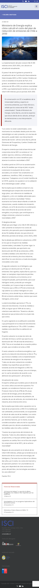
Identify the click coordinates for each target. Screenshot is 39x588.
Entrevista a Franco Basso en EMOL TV (16, 510)
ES (35, 1)
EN (37, 1)
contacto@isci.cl (6, 534)
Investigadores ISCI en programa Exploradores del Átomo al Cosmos (19, 502)
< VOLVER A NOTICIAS (9, 15)
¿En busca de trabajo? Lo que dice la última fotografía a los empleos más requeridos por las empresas (19, 493)
